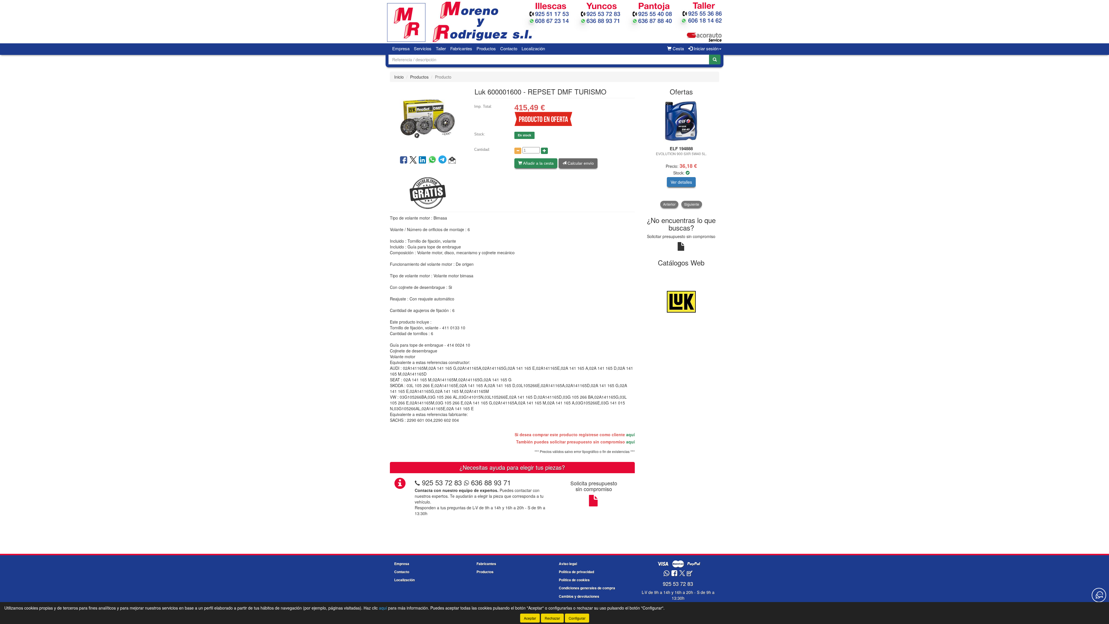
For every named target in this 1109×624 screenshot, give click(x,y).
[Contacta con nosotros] (1099, 595)
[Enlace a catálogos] (681, 301)
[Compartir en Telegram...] (443, 160)
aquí (630, 434)
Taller (441, 48)
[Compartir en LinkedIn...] (422, 160)
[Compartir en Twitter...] (413, 160)
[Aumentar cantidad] (544, 151)
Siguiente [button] (691, 204)
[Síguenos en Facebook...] (674, 573)
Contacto (508, 48)
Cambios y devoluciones (579, 596)
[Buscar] (715, 59)
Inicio (399, 77)
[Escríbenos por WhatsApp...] (666, 573)
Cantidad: (482, 149)
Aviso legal (568, 563)
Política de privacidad (576, 571)
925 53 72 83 (442, 482)
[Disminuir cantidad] (517, 151)
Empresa (401, 48)
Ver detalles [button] (681, 182)
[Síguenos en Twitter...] (682, 573)
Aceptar (530, 618)
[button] (452, 160)
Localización (533, 48)
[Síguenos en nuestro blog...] (690, 573)
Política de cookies (574, 579)
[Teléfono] (417, 482)
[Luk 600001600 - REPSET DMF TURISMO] (428, 118)
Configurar (577, 618)
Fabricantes (461, 48)
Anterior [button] (669, 204)
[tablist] (681, 153)
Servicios (422, 48)
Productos (486, 48)
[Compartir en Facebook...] (403, 160)
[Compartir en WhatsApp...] (433, 160)
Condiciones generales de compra (587, 587)
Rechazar (552, 618)
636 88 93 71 (490, 482)
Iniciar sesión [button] (706, 48)
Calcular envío (580, 163)
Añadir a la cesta (538, 163)
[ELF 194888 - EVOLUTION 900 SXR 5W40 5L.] (681, 121)
